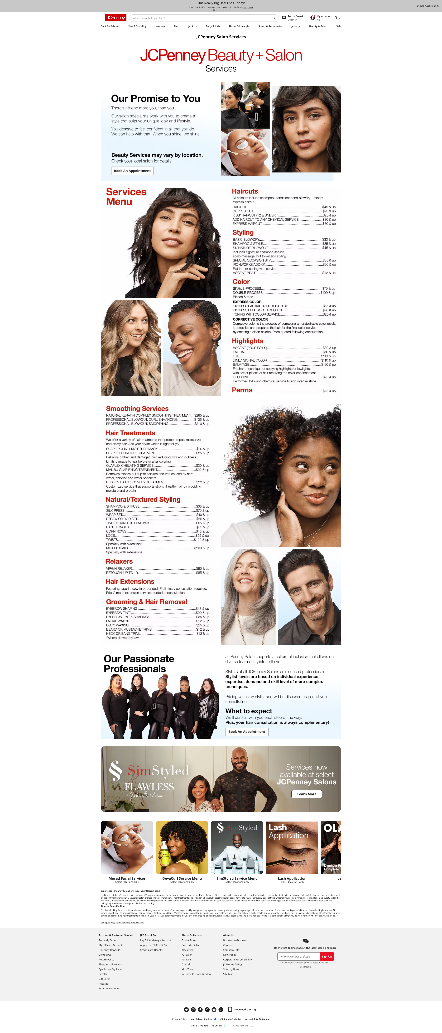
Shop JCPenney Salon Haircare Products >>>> (122, 922)
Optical (186, 964)
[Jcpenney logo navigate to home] (116, 17)
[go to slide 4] (223, 10)
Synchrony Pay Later (110, 969)
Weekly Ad (188, 949)
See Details (305, 966)
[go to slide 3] (220, 10)
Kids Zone (187, 969)
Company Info (231, 949)
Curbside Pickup (191, 945)
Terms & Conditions (198, 1025)
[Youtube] (214, 1010)
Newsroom (229, 954)
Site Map (228, 974)
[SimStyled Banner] (221, 779)
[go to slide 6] (229, 10)
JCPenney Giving (232, 964)
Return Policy (106, 959)
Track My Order (108, 940)
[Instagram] (193, 1010)
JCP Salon (187, 954)
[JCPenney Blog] (221, 1010)
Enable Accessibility (427, 5)
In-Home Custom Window (196, 974)
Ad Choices (217, 1025)
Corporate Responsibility (237, 959)
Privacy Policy (179, 1019)
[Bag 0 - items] (337, 18)
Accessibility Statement (257, 1019)
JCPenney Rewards (109, 949)
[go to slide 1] (214, 10)
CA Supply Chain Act (230, 1019)
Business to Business (235, 940)
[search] (275, 18)
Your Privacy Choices (201, 1019)
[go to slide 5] (226, 10)
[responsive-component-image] (127, 847)
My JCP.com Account (110, 945)
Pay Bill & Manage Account (155, 940)
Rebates (103, 983)
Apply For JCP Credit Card (154, 945)
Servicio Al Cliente (109, 988)
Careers (227, 945)
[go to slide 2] (217, 10)
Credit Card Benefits (152, 949)
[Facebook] (200, 1010)
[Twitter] (186, 1010)
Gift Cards (104, 978)
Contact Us (105, 954)
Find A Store (189, 940)
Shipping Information (111, 964)
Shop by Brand (231, 969)
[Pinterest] (207, 1010)
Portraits (186, 959)
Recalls (103, 974)
